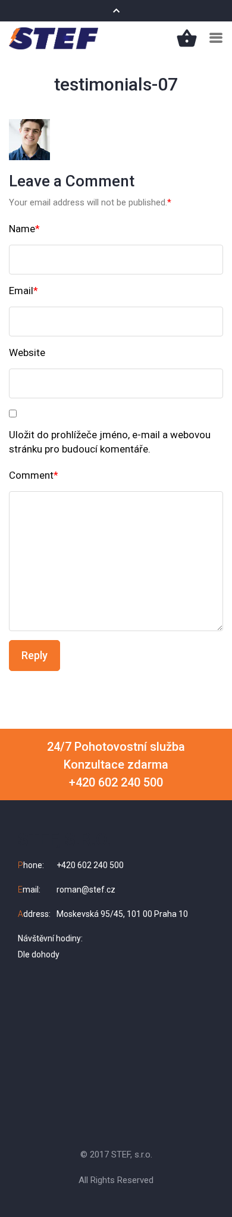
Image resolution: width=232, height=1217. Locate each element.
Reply (34, 655)
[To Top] (209, 1185)
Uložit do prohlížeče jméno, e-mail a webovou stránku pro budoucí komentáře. (110, 442)
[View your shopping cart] (186, 37)
